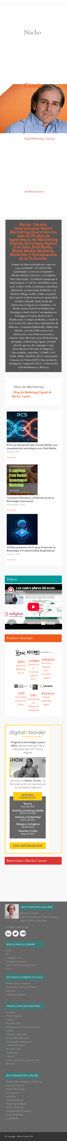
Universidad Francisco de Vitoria (21, 701)
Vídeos (12, 579)
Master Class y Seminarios (18, 983)
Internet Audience (15, 1099)
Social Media (12, 1118)
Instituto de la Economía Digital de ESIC (33, 672)
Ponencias (10, 990)
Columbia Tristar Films (16, 1034)
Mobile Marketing (15, 1107)
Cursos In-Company (15, 994)
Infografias (11, 1096)
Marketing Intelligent (16, 1103)
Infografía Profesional (16, 961)
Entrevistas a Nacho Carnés (26, 860)
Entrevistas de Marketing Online (21, 965)
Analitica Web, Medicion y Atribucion (24, 1081)
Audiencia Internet (15, 1085)
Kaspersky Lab (13, 1023)
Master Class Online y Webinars (21, 987)
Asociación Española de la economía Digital (46, 670)
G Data (9, 1019)
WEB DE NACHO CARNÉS (20, 944)
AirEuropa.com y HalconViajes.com (23, 1027)
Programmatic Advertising (18, 1111)
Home (9, 950)
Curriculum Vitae (14, 957)
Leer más (13, 457)
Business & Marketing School (21, 669)
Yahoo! (9, 1030)
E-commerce (12, 1092)
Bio (7, 954)
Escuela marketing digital (46, 701)
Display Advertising (15, 1089)
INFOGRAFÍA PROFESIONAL (37, 907)
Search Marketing (14, 1114)
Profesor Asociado (19, 638)
